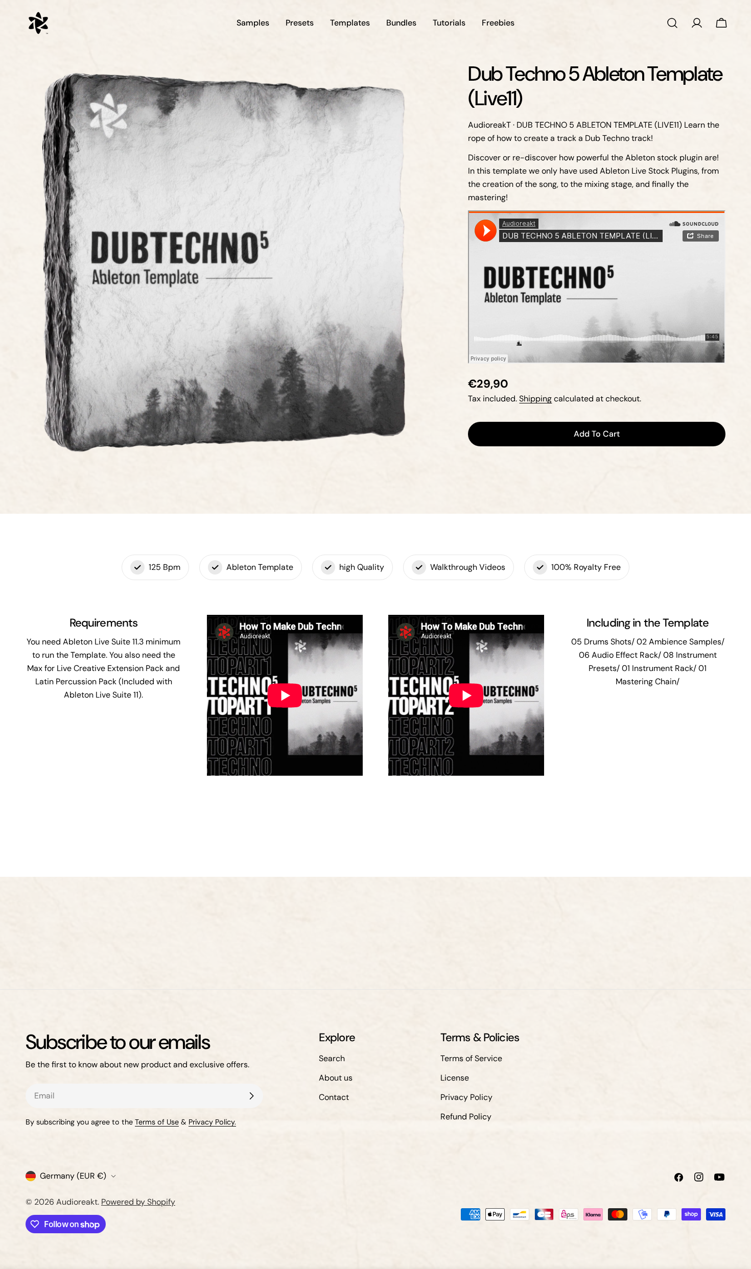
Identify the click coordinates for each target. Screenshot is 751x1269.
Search (332, 1058)
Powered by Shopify (138, 1201)
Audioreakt (77, 1201)
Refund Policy (465, 1116)
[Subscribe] (251, 1096)
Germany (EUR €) (73, 1175)
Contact (334, 1097)
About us (336, 1077)
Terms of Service (471, 1058)
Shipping (535, 398)
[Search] (672, 23)
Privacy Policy (466, 1097)
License (454, 1077)
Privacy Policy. (212, 1122)
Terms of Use (157, 1122)
